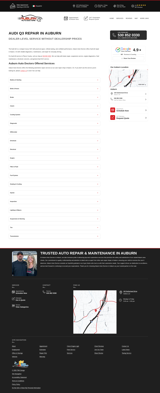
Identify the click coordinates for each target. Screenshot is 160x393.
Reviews (129, 18)
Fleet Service (71, 349)
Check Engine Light (73, 346)
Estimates (43, 349)
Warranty (42, 356)
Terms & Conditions (18, 381)
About (14, 346)
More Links (144, 18)
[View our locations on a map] (94, 312)
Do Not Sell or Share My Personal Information (26, 388)
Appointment (43, 346)
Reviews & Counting (128, 54)
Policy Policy (16, 384)
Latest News (126, 349)
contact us (23, 71)
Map (136, 18)
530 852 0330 (47, 56)
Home (112, 18)
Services (119, 18)
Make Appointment (22, 5)
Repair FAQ (43, 353)
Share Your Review (130, 58)
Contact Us (125, 346)
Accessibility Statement (19, 377)
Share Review (98, 353)
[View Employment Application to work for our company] (119, 6)
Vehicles (14, 356)
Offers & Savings (17, 353)
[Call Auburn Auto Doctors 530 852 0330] (56, 292)
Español (39, 6)
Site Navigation (16, 374)
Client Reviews (99, 346)
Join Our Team (99, 349)
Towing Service (126, 353)
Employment (16, 349)
